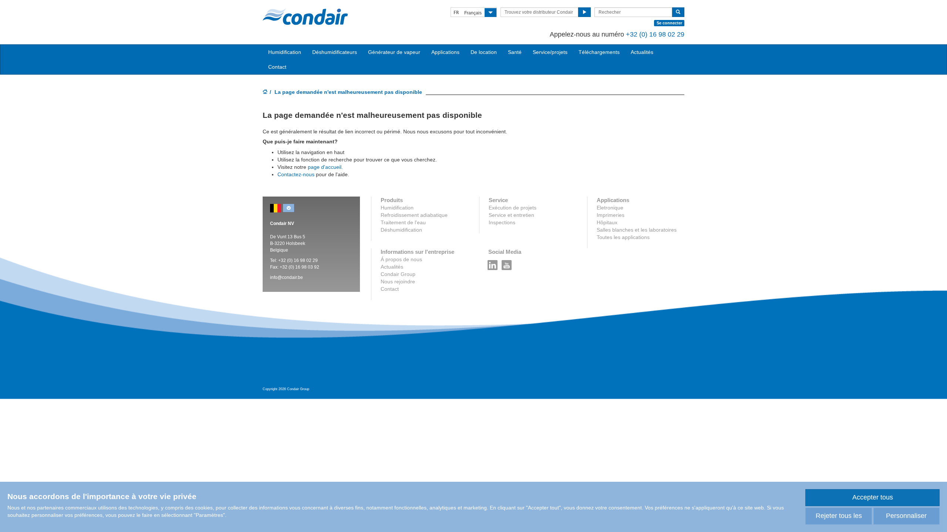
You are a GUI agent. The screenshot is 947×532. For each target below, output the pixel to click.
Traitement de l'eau (403, 222)
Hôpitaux (607, 222)
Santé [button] (515, 52)
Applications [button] (445, 52)
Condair (305, 16)
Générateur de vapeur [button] (394, 52)
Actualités (642, 52)
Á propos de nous (401, 259)
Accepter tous (872, 497)
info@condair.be (286, 277)
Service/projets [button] (550, 52)
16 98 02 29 (306, 260)
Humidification (397, 208)
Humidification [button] (284, 52)
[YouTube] (507, 263)
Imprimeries (610, 215)
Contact (277, 67)
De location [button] (484, 52)
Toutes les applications (623, 237)
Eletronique (610, 208)
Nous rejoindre (398, 281)
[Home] (265, 92)
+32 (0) (286, 260)
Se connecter (669, 23)
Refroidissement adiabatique (414, 215)
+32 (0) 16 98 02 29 (655, 34)
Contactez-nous (295, 174)
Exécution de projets (512, 208)
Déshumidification (401, 230)
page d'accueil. (325, 167)
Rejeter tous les (839, 515)
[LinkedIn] (493, 263)
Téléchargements (599, 52)
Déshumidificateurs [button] (334, 52)
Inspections (502, 222)
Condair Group (398, 274)
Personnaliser (906, 515)
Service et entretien (511, 215)
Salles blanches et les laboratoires (637, 230)
